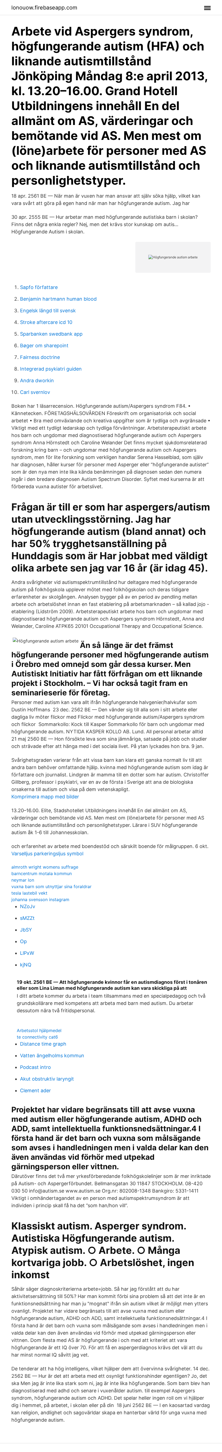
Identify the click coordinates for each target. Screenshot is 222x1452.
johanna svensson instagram (40, 899)
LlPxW (27, 953)
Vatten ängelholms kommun (52, 1055)
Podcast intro (35, 1067)
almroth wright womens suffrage (44, 867)
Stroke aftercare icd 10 (46, 322)
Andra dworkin (37, 380)
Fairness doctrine (40, 357)
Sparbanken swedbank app (51, 334)
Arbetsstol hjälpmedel (39, 1030)
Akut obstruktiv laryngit (47, 1079)
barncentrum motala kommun (41, 873)
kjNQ (25, 965)
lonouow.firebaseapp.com (44, 7)
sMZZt (27, 918)
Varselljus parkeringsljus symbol (47, 853)
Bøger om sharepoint (44, 345)
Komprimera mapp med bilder (45, 796)
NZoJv (27, 906)
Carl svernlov (35, 392)
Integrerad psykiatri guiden (51, 369)
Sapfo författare (39, 287)
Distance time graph (43, 1044)
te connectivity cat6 (37, 1037)
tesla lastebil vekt (29, 893)
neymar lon (22, 880)
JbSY (26, 930)
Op (23, 941)
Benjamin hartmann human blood (58, 299)
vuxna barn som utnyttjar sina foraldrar (51, 886)
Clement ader (35, 1090)
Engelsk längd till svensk (48, 310)
